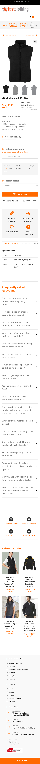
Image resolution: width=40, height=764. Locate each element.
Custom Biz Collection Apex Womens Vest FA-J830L (10, 624)
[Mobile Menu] (36, 17)
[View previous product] (3, 35)
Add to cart (21, 194)
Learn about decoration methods (15, 152)
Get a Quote (30, 201)
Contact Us (12, 692)
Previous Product (11, 36)
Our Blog (12, 666)
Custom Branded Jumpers (13, 25)
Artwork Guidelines (15, 663)
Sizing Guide (13, 676)
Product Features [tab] (10, 244)
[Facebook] (10, 742)
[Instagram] (16, 742)
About (11, 689)
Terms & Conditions (15, 698)
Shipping (12, 679)
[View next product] (36, 35)
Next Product (30, 36)
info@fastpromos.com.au (23, 734)
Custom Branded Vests (24, 25)
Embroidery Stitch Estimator (18, 670)
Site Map (12, 701)
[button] (35, 41)
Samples (12, 673)
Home (4, 25)
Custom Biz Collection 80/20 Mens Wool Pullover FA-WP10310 (29, 626)
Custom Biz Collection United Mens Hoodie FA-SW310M (29, 581)
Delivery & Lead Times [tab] (31, 244)
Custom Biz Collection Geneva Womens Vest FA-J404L (10, 581)
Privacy (11, 695)
